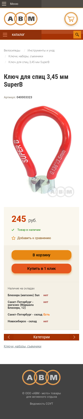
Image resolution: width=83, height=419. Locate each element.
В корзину (41, 255)
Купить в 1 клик (41, 268)
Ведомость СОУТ (41, 403)
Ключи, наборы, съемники (22, 346)
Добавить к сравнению (34, 238)
